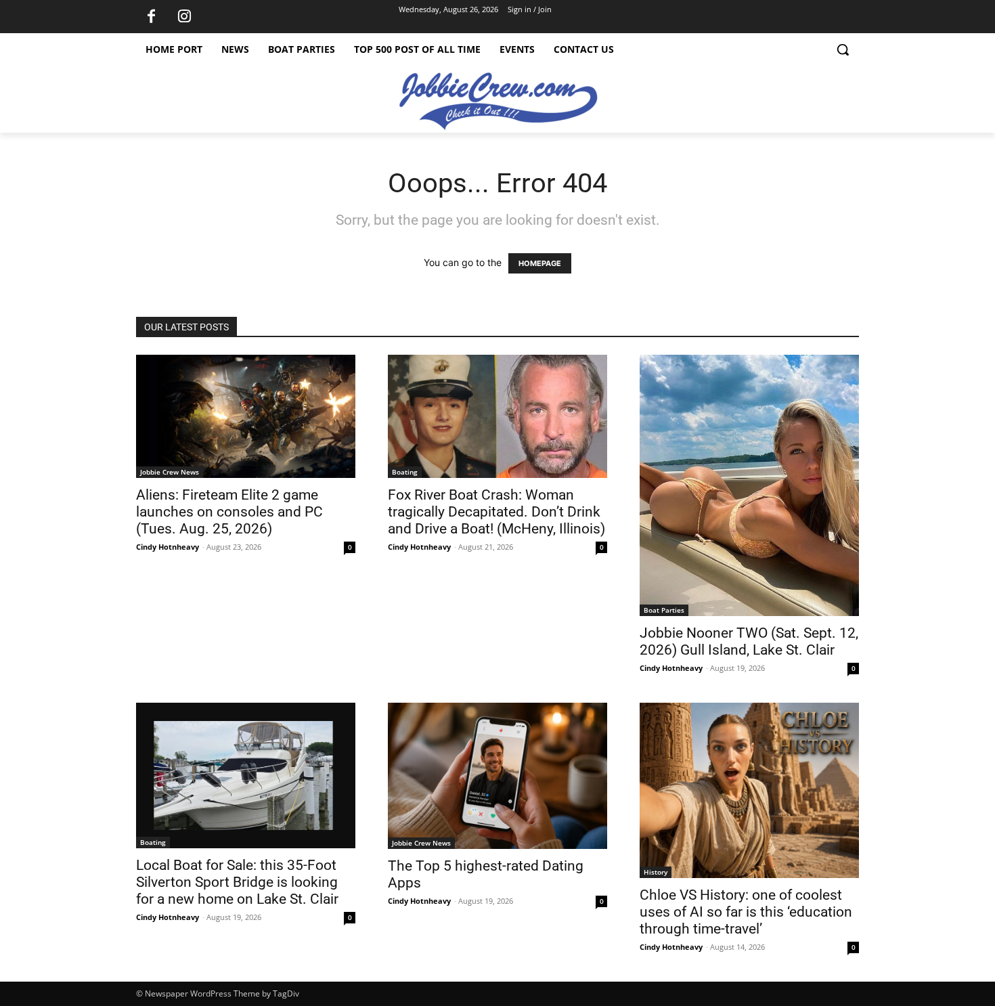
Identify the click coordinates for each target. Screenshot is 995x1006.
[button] (842, 49)
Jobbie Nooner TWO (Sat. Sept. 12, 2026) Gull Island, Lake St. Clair (749, 641)
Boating (405, 472)
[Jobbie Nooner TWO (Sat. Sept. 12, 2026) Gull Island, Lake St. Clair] (749, 485)
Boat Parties (664, 610)
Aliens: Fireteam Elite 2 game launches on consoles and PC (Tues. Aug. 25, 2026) (229, 512)
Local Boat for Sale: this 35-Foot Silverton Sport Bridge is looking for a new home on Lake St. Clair (237, 882)
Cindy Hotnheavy (167, 547)
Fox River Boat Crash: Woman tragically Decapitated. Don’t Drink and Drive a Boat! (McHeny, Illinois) (496, 512)
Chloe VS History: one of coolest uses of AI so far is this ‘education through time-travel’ (746, 912)
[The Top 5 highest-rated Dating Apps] (497, 776)
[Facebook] (151, 17)
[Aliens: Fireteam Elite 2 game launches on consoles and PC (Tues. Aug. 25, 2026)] (245, 416)
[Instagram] (184, 17)
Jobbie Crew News (169, 472)
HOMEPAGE (539, 263)
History (655, 872)
